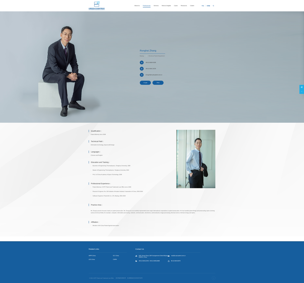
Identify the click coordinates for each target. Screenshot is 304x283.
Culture (192, 5)
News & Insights (166, 5)
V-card (145, 82)
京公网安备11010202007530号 (134, 278)
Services (156, 5)
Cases (176, 5)
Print (158, 82)
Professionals (146, 5)
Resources (184, 5)
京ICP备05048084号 (121, 278)
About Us (137, 5)
